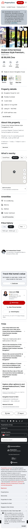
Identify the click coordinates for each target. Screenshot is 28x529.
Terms (18, 315)
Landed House (11, 7)
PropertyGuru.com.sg (6, 468)
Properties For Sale (6, 499)
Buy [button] (5, 226)
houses (20, 483)
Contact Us (4, 428)
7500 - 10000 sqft (15, 401)
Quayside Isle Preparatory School (11, 406)
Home (3, 7)
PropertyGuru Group (7, 425)
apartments (21, 481)
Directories (4, 496)
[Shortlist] (21, 29)
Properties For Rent (6, 503)
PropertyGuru (5, 492)
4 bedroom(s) (6, 401)
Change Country (5, 432)
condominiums (14, 481)
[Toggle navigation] (25, 2)
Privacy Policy (14, 518)
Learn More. (14, 22)
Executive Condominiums (12, 483)
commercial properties (6, 485)
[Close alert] (25, 12)
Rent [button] (11, 226)
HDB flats (3, 483)
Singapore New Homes (7, 507)
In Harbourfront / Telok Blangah (10, 399)
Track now (15, 283)
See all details (7, 116)
